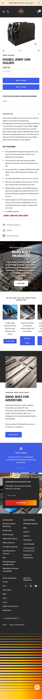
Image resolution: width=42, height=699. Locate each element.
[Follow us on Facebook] (25, 586)
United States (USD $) (11, 618)
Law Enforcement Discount (9, 552)
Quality (9, 230)
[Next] (38, 51)
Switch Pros (27, 341)
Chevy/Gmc (7, 590)
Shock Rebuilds (28, 544)
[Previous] (4, 51)
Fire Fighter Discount (10, 547)
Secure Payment (13, 236)
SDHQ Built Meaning (30, 524)
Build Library (7, 610)
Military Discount (9, 543)
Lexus (5, 602)
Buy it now (21, 87)
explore (21, 283)
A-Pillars (10, 341)
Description (8, 114)
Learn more (29, 3)
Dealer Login (7, 530)
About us (26, 536)
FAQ (4, 558)
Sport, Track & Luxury (10, 606)
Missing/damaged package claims (9, 563)
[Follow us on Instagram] (30, 586)
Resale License (8, 535)
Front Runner (8, 55)
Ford (4, 586)
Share (5, 101)
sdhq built (13, 434)
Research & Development (28, 556)
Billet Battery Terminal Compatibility (10, 570)
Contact (26, 532)
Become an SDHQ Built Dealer (9, 525)
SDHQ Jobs (27, 540)
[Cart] (38, 12)
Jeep (4, 598)
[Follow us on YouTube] (35, 586)
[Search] (8, 12)
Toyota (5, 582)
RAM (4, 594)
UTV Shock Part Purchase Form (29, 549)
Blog (24, 528)
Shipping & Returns (13, 225)
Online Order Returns (10, 539)
